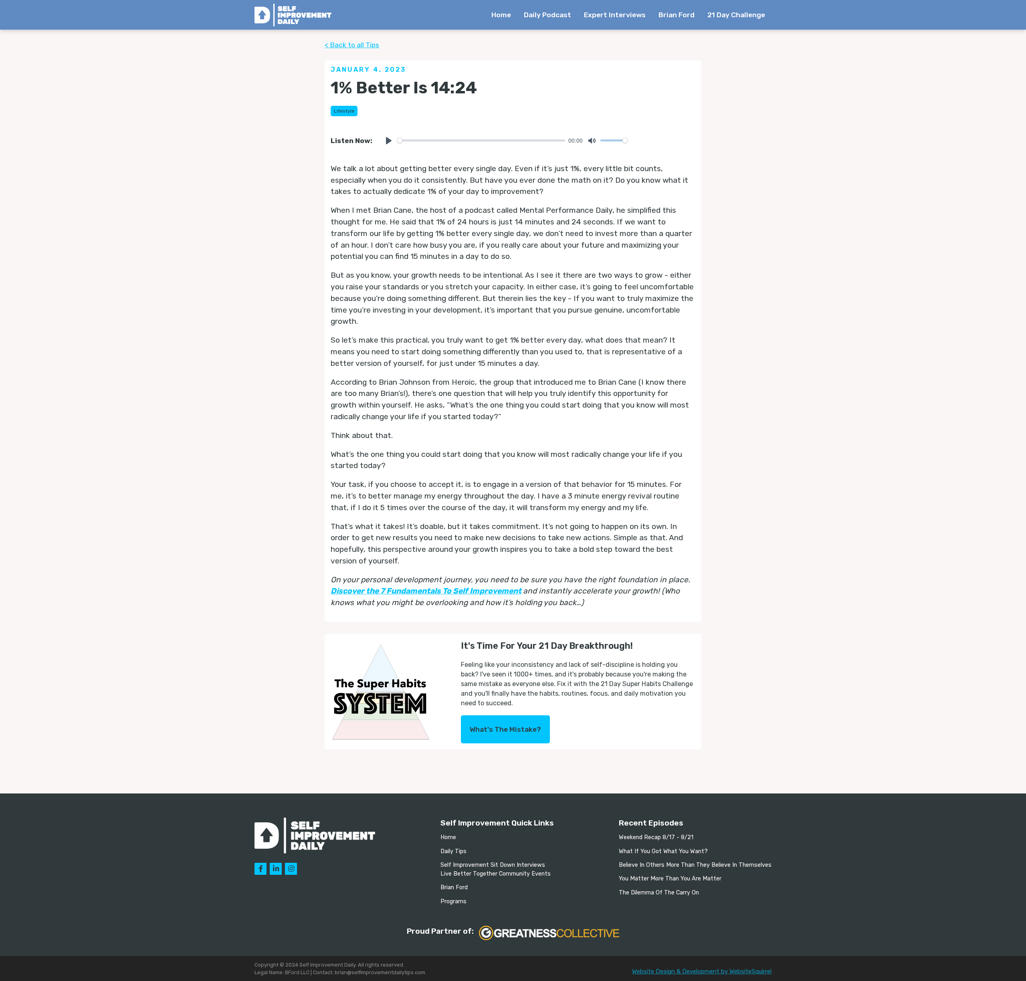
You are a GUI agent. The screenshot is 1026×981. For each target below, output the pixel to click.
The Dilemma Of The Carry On (659, 892)
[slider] (481, 140)
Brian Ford (676, 15)
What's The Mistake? (505, 729)
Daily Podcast (547, 15)
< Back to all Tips (352, 45)
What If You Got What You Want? (663, 851)
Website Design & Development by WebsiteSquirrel (702, 971)
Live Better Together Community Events (495, 873)
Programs (453, 901)
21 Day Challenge (736, 15)
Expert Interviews (615, 15)
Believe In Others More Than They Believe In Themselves (695, 865)
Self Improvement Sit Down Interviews (492, 865)
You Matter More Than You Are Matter (670, 878)
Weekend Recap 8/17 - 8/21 (656, 837)
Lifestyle (344, 111)
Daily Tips (453, 851)
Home (501, 15)
